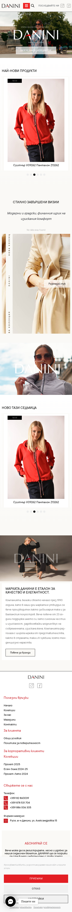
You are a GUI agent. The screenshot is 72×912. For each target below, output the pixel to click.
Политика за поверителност (47, 907)
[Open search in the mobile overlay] (33, 5)
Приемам (36, 878)
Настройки (36, 898)
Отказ (36, 888)
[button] (10, 901)
